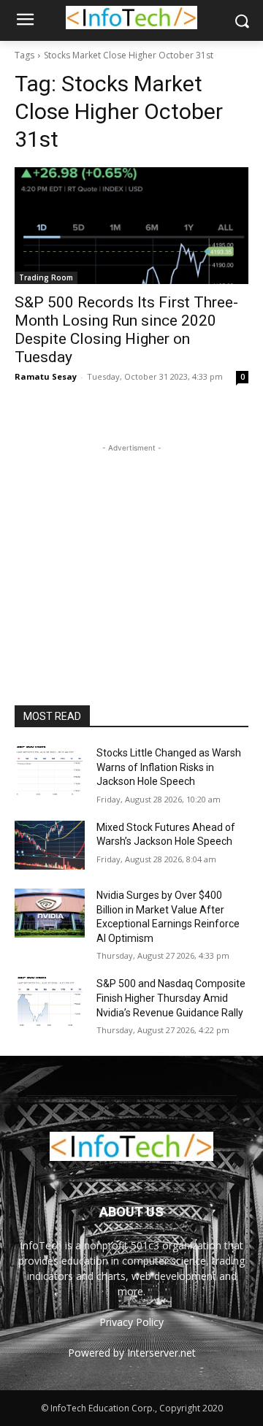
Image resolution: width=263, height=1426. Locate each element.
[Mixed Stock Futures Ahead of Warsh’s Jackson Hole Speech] (50, 845)
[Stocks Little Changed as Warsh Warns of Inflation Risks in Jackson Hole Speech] (50, 770)
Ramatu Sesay (46, 376)
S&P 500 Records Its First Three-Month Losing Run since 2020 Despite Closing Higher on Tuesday (126, 330)
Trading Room (46, 277)
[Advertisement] (131, 547)
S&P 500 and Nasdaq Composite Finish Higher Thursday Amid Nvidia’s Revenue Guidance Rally (170, 998)
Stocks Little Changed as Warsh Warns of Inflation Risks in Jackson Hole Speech (168, 767)
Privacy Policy (131, 1322)
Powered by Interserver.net (132, 1353)
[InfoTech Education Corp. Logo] (131, 17)
